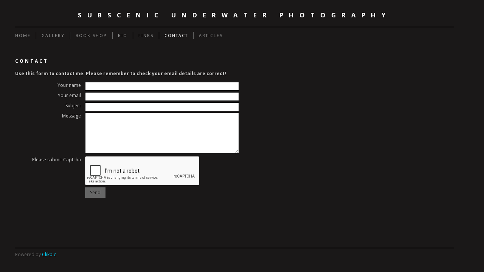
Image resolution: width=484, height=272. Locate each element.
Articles (211, 35)
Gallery (53, 35)
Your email (69, 95)
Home (23, 35)
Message (71, 116)
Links (146, 35)
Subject (73, 105)
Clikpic (49, 254)
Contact (176, 35)
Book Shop (91, 35)
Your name (69, 85)
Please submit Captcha (56, 159)
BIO (122, 35)
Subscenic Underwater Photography (234, 15)
